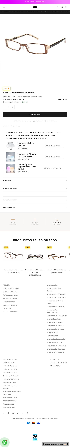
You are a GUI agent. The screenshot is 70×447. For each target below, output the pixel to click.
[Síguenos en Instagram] (8, 413)
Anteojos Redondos (9, 401)
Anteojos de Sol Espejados (56, 349)
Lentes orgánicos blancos (26, 144)
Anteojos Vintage (8, 407)
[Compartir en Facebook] (11, 126)
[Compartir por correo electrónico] (19, 126)
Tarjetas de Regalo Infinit (58, 362)
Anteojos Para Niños (10, 372)
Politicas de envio (9, 302)
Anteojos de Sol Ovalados (55, 326)
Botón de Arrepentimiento (50, 418)
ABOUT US (6, 285)
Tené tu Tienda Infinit (10, 312)
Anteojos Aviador (52, 336)
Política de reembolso (10, 295)
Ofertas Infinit (55, 359)
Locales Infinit (7, 308)
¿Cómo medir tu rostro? (11, 288)
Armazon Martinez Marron (57, 270)
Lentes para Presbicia (10, 369)
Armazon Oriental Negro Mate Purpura (35, 271)
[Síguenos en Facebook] (4, 413)
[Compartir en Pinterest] (16, 126)
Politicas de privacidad (10, 298)
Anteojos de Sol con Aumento (57, 316)
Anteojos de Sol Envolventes (56, 346)
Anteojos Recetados (9, 359)
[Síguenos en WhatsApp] (27, 413)
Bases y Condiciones (10, 305)
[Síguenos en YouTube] (13, 413)
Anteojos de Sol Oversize (55, 329)
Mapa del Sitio (55, 366)
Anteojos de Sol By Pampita (56, 297)
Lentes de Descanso (10, 366)
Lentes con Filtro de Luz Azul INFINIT (27, 155)
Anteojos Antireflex (9, 382)
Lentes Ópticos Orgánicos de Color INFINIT (27, 166)
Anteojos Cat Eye (52, 332)
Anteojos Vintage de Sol (55, 342)
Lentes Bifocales (8, 362)
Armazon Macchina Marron (13, 270)
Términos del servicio (10, 292)
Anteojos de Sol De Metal (55, 352)
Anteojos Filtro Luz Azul (11, 379)
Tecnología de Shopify (33, 418)
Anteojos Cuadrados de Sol (56, 339)
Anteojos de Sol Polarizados (56, 294)
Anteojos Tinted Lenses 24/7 (56, 307)
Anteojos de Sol (52, 285)
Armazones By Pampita (11, 376)
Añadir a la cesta (35, 114)
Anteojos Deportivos (54, 319)
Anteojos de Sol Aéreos (55, 322)
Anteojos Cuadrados (10, 397)
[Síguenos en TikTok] (18, 413)
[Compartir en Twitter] (13, 126)
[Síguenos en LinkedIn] (23, 413)
